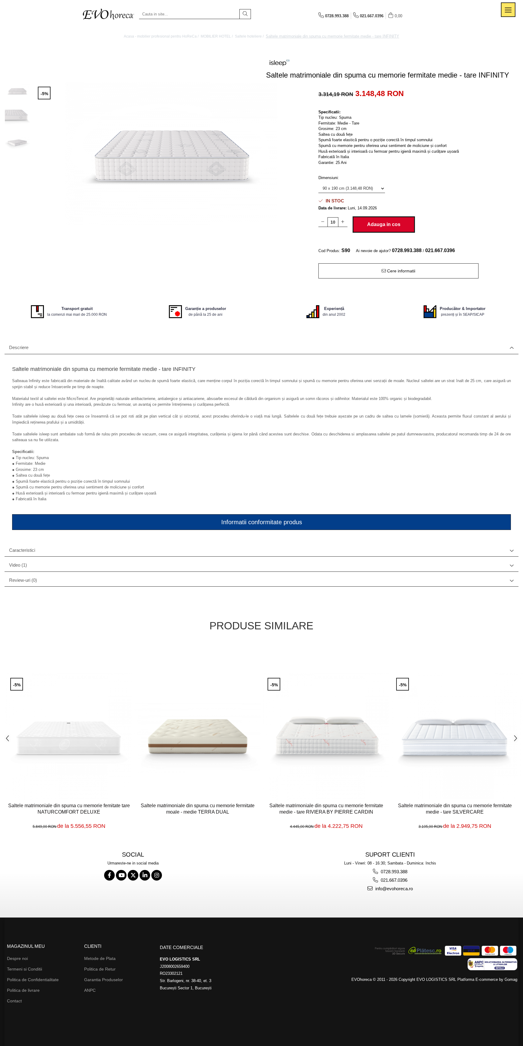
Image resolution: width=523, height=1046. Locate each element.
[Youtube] (121, 875)
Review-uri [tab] (23, 580)
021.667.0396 (393, 880)
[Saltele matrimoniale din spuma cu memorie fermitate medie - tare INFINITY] (171, 153)
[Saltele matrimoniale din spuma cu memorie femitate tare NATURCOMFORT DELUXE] (69, 736)
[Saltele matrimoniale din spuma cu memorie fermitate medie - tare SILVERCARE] (455, 736)
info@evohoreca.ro (393, 888)
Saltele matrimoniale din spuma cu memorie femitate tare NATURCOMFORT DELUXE (69, 808)
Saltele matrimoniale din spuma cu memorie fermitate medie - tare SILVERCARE (455, 808)
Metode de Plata (100, 958)
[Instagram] (156, 875)
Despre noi (17, 958)
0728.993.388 (393, 871)
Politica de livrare (23, 990)
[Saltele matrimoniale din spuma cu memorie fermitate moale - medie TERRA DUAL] (197, 736)
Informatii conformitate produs (261, 522)
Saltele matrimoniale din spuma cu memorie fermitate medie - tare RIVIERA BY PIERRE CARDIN (326, 808)
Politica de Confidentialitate (33, 979)
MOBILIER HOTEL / (217, 36)
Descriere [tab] (18, 347)
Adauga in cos (383, 224)
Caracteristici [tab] (22, 550)
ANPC (90, 990)
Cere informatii (400, 270)
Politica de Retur (100, 969)
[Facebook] (109, 875)
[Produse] (508, 9)
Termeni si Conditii (24, 969)
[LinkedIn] (145, 875)
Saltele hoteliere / (250, 36)
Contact (14, 1000)
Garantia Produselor (103, 979)
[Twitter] (133, 875)
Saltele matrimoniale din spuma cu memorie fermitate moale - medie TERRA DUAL (198, 808)
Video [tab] (18, 565)
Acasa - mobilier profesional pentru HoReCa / (161, 36)
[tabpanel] (171, 153)
